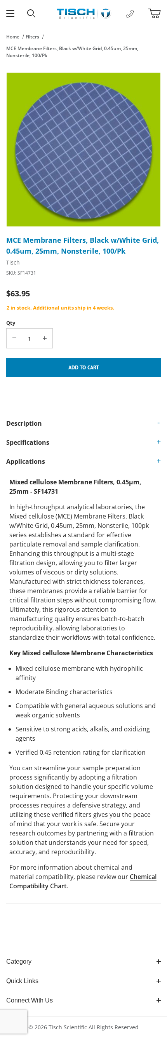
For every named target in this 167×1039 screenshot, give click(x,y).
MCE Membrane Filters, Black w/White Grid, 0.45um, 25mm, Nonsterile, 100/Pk (72, 52)
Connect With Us (29, 1000)
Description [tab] (24, 423)
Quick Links (22, 981)
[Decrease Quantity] (14, 338)
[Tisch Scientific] (83, 12)
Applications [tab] (25, 461)
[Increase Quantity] (44, 338)
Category (18, 961)
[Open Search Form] (31, 13)
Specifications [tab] (27, 442)
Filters (32, 36)
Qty (10, 322)
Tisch (13, 262)
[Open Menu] (10, 13)
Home (12, 36)
